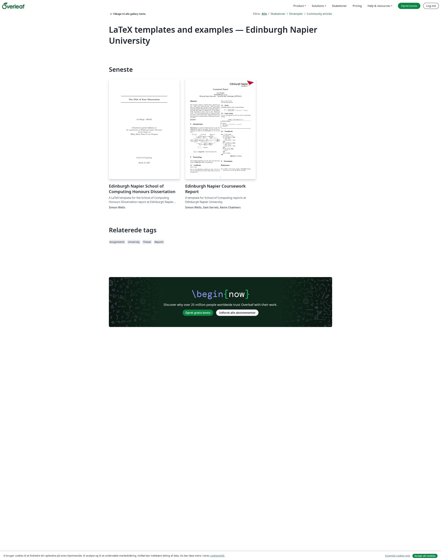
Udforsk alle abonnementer (237, 313)
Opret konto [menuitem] (409, 6)
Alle (264, 14)
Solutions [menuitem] (318, 6)
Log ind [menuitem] (431, 6)
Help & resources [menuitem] (379, 6)
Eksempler (296, 14)
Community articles (319, 14)
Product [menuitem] (298, 6)
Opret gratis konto (198, 313)
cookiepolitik (217, 555)
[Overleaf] (13, 6)
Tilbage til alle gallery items (128, 13)
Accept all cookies (424, 555)
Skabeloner (278, 14)
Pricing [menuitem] (357, 6)
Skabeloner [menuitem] (339, 6)
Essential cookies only (397, 555)
